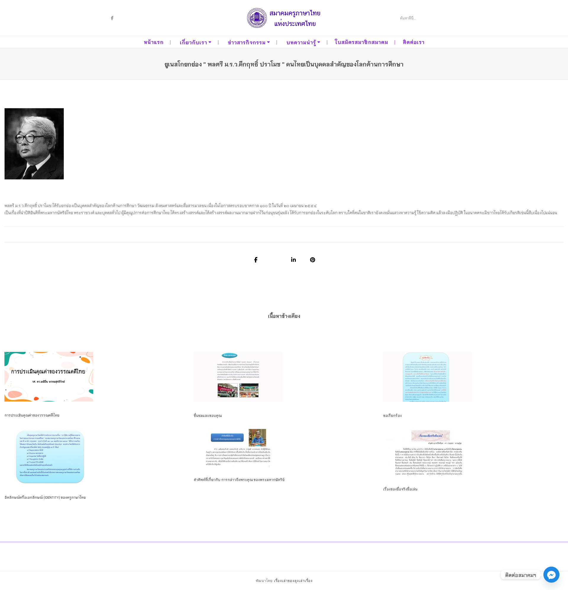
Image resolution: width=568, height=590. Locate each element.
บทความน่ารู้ (301, 42)
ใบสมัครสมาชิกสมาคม (361, 42)
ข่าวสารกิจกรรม (247, 42)
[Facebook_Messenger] (551, 575)
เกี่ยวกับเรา (193, 42)
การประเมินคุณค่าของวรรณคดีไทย (31, 415)
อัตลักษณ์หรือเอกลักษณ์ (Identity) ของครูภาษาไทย (45, 497)
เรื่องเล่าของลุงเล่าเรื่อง (293, 580)
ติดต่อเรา (414, 42)
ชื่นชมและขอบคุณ (208, 415)
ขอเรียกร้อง (392, 415)
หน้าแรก (154, 42)
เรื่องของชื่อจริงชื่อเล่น (400, 489)
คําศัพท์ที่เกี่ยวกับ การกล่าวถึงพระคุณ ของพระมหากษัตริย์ (239, 479)
